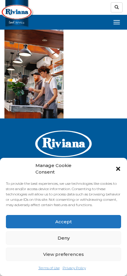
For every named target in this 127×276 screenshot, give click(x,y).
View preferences (63, 254)
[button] (118, 169)
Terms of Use (49, 268)
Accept (63, 221)
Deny (64, 238)
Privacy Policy (74, 268)
